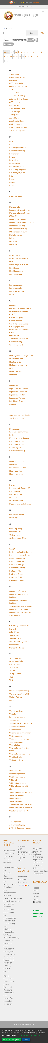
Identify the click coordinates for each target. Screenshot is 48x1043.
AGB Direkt (14, 93)
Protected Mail (15, 571)
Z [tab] (10, 61)
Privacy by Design (16, 565)
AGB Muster (14, 105)
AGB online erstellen (17, 108)
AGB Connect (15, 89)
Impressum (13, 385)
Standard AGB (15, 645)
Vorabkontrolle (15, 757)
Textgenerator (15, 674)
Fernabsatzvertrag (16, 291)
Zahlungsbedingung (17, 825)
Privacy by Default (16, 561)
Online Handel (15, 532)
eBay (11, 262)
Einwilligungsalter (16, 271)
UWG (11, 700)
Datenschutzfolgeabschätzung (21, 222)
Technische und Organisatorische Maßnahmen (16, 661)
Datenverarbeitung (17, 226)
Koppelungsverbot (16, 448)
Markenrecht (14, 491)
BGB (11, 176)
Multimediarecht (16, 501)
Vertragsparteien (16, 736)
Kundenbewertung (17, 451)
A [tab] (16, 52)
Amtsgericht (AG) (16, 115)
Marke (12, 485)
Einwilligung (14, 268)
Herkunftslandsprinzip (18, 365)
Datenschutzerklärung (18, 219)
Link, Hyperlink (15, 471)
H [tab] (36, 52)
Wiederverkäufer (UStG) (19, 811)
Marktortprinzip (15, 494)
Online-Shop (14, 535)
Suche (32, 33)
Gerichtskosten (15, 321)
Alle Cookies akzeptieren (11, 1040)
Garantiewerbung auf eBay (20, 308)
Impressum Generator (18, 392)
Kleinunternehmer (16, 441)
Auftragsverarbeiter (17, 124)
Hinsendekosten (15, 371)
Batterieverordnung (17, 151)
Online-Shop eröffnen (18, 538)
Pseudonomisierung (17, 580)
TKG (11, 677)
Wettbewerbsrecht (17, 777)
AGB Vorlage (14, 112)
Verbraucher (14, 720)
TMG (11, 680)
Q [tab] (23, 56)
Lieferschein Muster (17, 468)
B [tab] (19, 52)
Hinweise (36, 2)
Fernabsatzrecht (15, 285)
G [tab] (33, 52)
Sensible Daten (15, 638)
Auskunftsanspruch (17, 130)
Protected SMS (15, 577)
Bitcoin (12, 179)
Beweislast (13, 160)
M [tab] (11, 56)
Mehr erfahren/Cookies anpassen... (29, 1035)
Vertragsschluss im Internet (20, 739)
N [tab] (14, 56)
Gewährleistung (15, 342)
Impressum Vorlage (17, 398)
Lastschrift (22, 877)
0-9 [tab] (12, 52)
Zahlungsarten (15, 822)
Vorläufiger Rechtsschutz (19, 760)
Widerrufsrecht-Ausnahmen (20, 808)
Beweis (12, 157)
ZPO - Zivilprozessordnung (20, 828)
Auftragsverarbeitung (18, 127)
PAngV (12, 549)
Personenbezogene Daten (19, 555)
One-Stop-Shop (15, 529)
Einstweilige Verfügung (18, 265)
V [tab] (37, 56)
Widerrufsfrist (15, 799)
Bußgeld (12, 185)
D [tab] (24, 52)
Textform (13, 671)
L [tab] (7, 56)
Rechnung (22, 879)
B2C (11, 144)
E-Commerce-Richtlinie (18, 258)
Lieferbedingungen (16, 461)
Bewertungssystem (17, 173)
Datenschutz (14, 207)
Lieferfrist (13, 465)
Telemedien (13, 667)
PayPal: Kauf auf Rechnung (20, 552)
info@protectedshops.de (24, 6)
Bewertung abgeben (17, 170)
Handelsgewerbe (16, 359)
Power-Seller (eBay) (17, 558)
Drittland (13, 241)
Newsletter (13, 518)
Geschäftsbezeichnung (18, 324)
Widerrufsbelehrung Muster (20, 792)
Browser (12, 182)
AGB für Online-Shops (18, 99)
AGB (20, 849)
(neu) (42, 33)
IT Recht (12, 404)
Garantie (12, 305)
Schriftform (14, 632)
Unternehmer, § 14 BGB (19, 694)
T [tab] (31, 56)
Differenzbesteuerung (18, 229)
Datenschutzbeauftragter (19, 210)
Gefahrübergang (16, 318)
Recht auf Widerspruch (18, 609)
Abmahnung (14, 74)
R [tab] (26, 56)
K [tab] (5, 56)
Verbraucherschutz (17, 727)
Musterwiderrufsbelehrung (20, 504)
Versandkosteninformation (20, 733)
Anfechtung (14, 118)
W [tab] (40, 56)
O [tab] (17, 56)
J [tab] (41, 52)
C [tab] (21, 52)
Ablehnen (26, 1040)
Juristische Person (16, 418)
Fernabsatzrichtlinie (17, 288)
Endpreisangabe (15, 274)
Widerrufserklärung (17, 795)
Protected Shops (16, 574)
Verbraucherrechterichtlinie (20, 723)
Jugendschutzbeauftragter (20, 415)
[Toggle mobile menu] (43, 12)
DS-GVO (13, 244)
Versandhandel (15, 730)
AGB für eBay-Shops (17, 96)
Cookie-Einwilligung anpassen (38, 913)
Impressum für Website (18, 389)
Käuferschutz (14, 429)
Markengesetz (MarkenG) (19, 488)
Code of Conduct (16, 196)
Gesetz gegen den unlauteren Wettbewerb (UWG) (19, 330)
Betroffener (14, 154)
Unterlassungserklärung (19, 691)
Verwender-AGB (16, 742)
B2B (11, 141)
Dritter (12, 238)
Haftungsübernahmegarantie (21, 356)
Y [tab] (7, 61)
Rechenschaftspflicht (17, 591)
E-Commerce (14, 255)
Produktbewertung (17, 568)
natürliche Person (16, 515)
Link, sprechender (16, 474)
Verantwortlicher (16, 711)
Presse (36, 888)
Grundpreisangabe (16, 345)
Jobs (20, 860)
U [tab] (34, 56)
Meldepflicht (14, 498)
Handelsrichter (15, 362)
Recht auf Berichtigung (18, 594)
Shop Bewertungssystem (19, 642)
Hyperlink (13, 374)
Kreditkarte (22, 882)
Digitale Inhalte (15, 235)
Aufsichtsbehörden (17, 121)
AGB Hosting (14, 102)
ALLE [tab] (6, 52)
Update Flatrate (15, 697)
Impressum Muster (17, 395)
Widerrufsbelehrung (17, 783)
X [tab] (4, 61)
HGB (11, 368)
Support (21, 857)
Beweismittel (14, 163)
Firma (11, 294)
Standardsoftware (16, 648)
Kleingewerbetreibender (19, 438)
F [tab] (30, 52)
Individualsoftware (16, 401)
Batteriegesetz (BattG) (18, 148)
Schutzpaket (14, 635)
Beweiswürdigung (16, 166)
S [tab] (28, 56)
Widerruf (13, 780)
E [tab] (27, 52)
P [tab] (20, 56)
